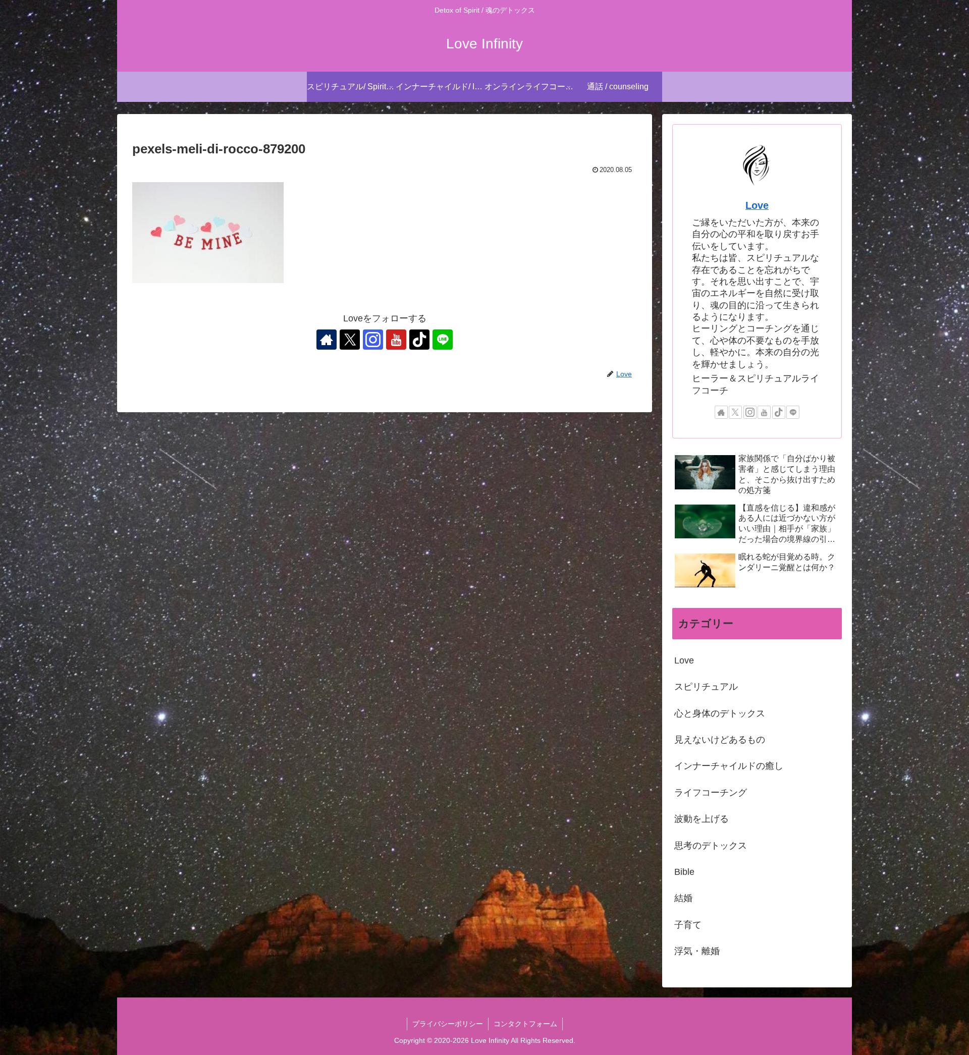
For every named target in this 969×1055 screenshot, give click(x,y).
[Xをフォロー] (350, 339)
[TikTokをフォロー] (419, 339)
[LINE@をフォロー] (443, 339)
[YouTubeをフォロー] (396, 339)
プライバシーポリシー (447, 1024)
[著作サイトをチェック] (326, 339)
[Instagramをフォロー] (373, 339)
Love (757, 205)
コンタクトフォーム (525, 1024)
